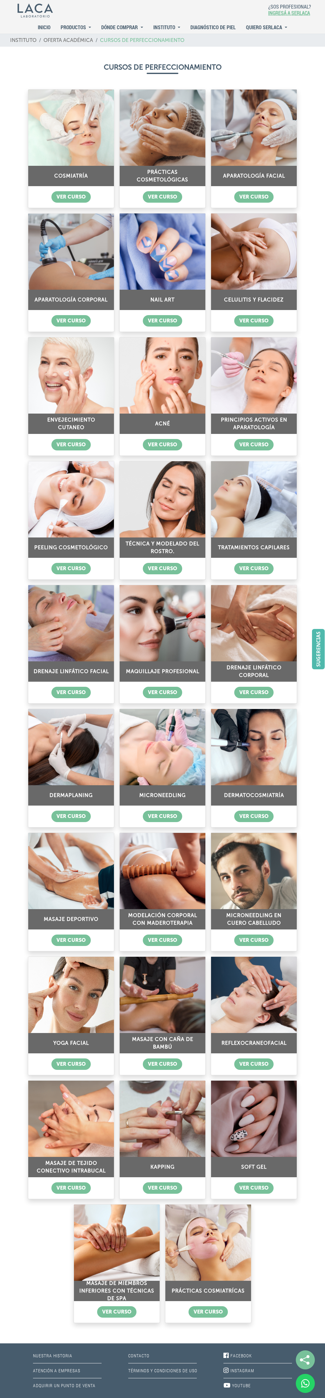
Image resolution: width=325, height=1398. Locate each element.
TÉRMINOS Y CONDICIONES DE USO (162, 1371)
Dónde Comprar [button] (120, 27)
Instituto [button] (164, 27)
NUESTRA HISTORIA (52, 1356)
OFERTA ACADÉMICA (68, 40)
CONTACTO (138, 1356)
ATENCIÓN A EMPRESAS (56, 1371)
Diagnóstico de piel (213, 27)
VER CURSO (71, 197)
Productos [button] (74, 27)
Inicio (44, 27)
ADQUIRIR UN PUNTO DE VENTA (64, 1385)
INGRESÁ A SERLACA (289, 13)
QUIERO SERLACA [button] (264, 27)
